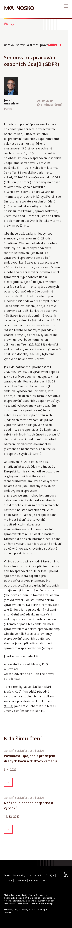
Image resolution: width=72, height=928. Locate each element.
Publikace (33, 880)
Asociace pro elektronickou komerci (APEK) (25, 896)
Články (9, 24)
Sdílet (53, 45)
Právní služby (18, 875)
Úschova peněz (35, 875)
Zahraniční (20, 880)
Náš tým (50, 875)
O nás (7, 875)
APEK (8, 706)
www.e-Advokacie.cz (18, 674)
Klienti (9, 880)
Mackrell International (43, 897)
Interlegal (49, 903)
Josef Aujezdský (11, 102)
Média (44, 880)
